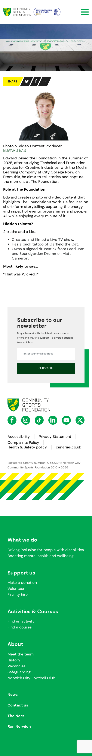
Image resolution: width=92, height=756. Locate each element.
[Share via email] (45, 81)
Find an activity (20, 621)
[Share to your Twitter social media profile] (26, 81)
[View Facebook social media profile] (11, 420)
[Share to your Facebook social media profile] (36, 81)
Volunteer (16, 588)
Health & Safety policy (27, 447)
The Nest (15, 715)
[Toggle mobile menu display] (85, 12)
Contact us (17, 705)
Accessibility (18, 436)
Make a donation (22, 582)
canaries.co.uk (68, 447)
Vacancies (16, 666)
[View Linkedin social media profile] (52, 420)
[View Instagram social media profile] (25, 420)
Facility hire (17, 594)
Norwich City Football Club (31, 678)
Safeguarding (19, 672)
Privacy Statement (55, 436)
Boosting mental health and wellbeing (40, 555)
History (13, 660)
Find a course (19, 627)
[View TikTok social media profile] (39, 420)
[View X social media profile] (80, 420)
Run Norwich (19, 726)
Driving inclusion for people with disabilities (45, 549)
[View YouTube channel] (66, 420)
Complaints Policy (23, 442)
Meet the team (20, 654)
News (12, 694)
